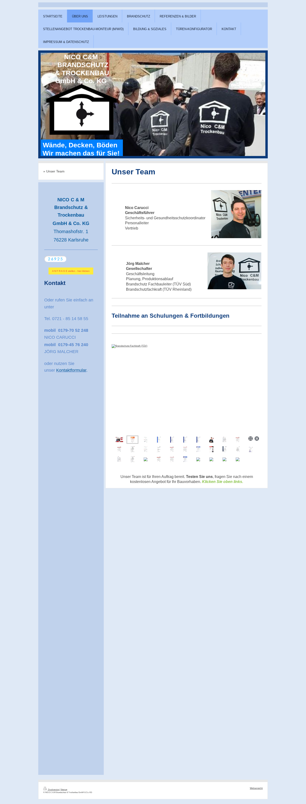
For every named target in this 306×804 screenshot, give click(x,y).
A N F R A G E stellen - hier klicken (71, 271)
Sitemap (63, 789)
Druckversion (54, 789)
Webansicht (256, 788)
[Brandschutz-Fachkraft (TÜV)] (126, 389)
